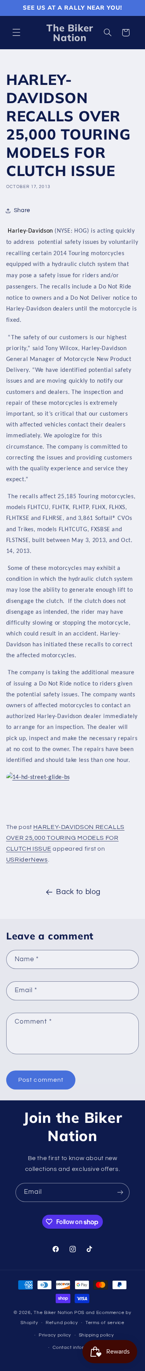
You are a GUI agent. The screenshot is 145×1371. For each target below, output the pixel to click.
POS (79, 1313)
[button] (16, 32)
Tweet (16, 812)
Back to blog (78, 892)
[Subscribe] (120, 1192)
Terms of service (105, 1323)
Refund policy (62, 1323)
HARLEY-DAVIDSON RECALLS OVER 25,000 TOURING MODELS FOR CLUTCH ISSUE (65, 838)
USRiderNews (27, 859)
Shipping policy (96, 1335)
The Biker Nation (53, 1313)
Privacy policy (55, 1335)
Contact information (76, 1347)
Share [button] (22, 210)
